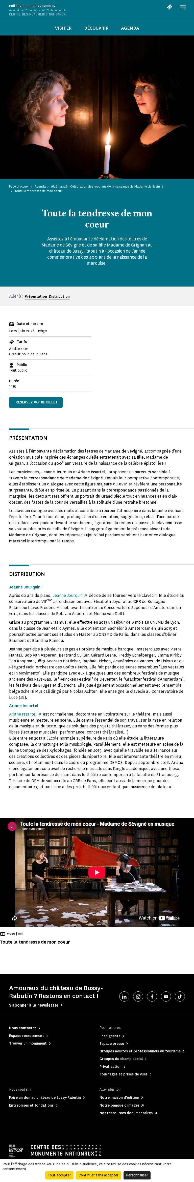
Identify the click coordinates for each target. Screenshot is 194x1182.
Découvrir (96, 28)
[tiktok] (180, 996)
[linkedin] (124, 996)
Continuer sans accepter (98, 1175)
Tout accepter (59, 1175)
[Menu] (182, 7)
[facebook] (152, 996)
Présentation (36, 296)
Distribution (59, 296)
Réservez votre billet (37, 402)
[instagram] (138, 996)
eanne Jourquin (69, 595)
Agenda (130, 28)
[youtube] (166, 996)
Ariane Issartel (23, 714)
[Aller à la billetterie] (169, 7)
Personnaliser (137, 1175)
